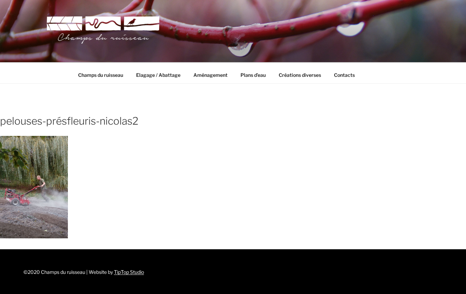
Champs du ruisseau (100, 75)
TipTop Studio (129, 272)
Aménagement (210, 75)
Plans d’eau (253, 75)
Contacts (344, 75)
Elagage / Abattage (158, 75)
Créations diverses (300, 75)
